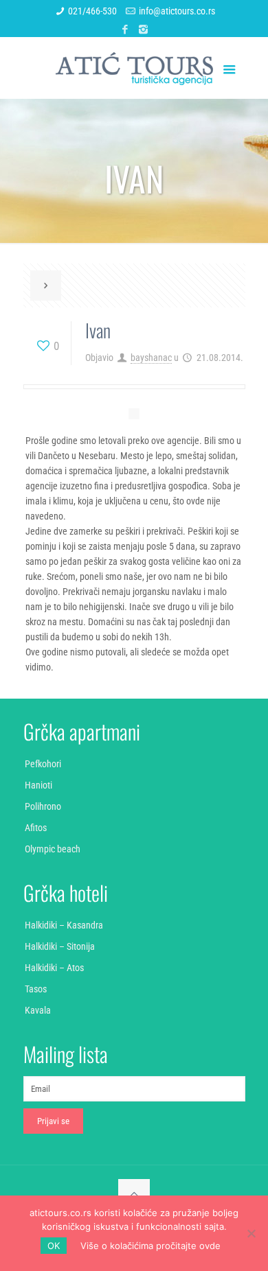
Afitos (36, 827)
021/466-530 (92, 10)
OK (53, 1245)
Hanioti (38, 785)
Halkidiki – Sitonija (60, 946)
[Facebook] (125, 29)
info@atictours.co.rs (177, 10)
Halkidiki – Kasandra (64, 925)
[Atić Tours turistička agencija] (134, 68)
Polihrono (43, 806)
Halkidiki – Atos (54, 967)
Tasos (36, 988)
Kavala (38, 1010)
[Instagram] (143, 29)
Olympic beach (52, 848)
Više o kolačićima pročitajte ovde (150, 1245)
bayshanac (151, 357)
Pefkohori (43, 763)
